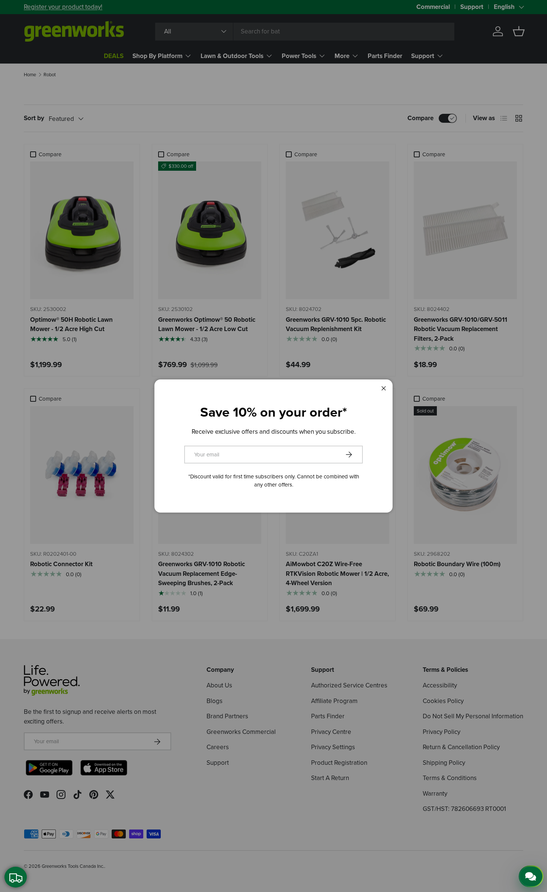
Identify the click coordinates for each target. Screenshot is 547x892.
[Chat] (531, 876)
